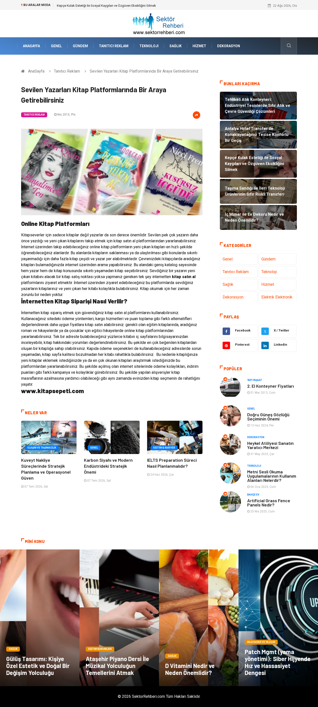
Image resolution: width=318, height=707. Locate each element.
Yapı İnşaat (254, 380)
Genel (56, 46)
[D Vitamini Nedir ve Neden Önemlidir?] (198, 617)
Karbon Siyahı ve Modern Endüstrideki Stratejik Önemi (108, 466)
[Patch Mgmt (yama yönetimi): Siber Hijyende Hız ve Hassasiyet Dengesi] (278, 617)
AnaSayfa (31, 46)
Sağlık (175, 46)
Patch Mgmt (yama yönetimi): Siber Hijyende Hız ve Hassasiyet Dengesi (278, 662)
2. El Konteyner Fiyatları (270, 386)
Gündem (80, 46)
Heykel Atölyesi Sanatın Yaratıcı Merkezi (270, 445)
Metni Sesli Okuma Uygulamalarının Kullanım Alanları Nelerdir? (271, 476)
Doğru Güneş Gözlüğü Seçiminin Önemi (268, 416)
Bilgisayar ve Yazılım (261, 642)
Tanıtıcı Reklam (113, 46)
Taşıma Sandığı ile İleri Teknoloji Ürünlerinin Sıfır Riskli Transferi (101, 5)
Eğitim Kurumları (100, 649)
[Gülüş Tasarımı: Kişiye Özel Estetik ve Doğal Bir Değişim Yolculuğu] (40, 617)
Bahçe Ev (253, 494)
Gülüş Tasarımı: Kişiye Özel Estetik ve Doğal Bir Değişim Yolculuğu (38, 665)
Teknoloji (149, 46)
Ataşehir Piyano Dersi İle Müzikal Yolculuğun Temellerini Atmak (117, 665)
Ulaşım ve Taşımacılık (41, 447)
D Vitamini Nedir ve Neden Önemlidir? (190, 669)
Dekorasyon (228, 46)
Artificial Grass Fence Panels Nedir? (268, 502)
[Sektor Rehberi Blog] (159, 23)
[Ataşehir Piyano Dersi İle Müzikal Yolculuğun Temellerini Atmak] (119, 617)
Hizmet (199, 46)
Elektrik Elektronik (276, 297)
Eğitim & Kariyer (164, 447)
